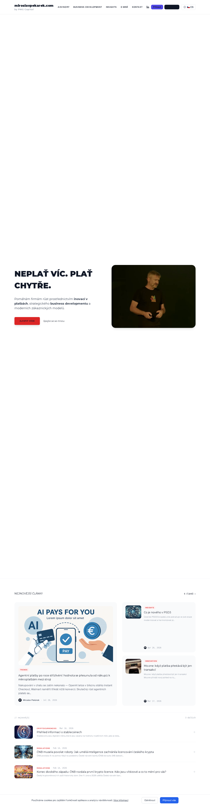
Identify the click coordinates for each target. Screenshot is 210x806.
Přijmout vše (169, 800)
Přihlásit (157, 7)
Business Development (87, 7)
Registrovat (171, 7)
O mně (124, 7)
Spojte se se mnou (53, 321)
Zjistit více (27, 321)
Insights (111, 7)
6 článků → (190, 594)
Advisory (63, 7)
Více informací (120, 800)
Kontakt (137, 7)
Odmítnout (149, 800)
